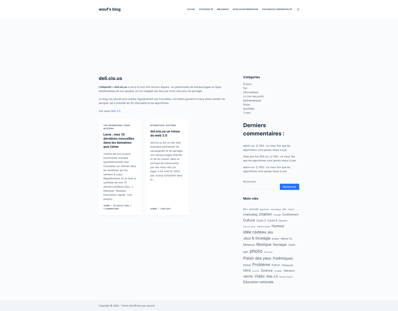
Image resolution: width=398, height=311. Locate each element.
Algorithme (264, 209)
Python (276, 265)
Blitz (285, 209)
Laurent (150, 305)
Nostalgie (280, 244)
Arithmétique (276, 209)
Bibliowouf (223, 9)
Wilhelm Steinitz (286, 277)
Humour (278, 226)
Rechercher (249, 181)
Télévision (289, 270)
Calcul (291, 209)
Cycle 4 (272, 220)
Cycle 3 (261, 220)
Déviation (283, 221)
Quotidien (108, 128)
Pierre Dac (268, 252)
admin (246, 145)
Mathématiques (252, 100)
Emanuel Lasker (249, 227)
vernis (248, 276)
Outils (291, 244)
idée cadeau (254, 232)
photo (256, 251)
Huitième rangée (263, 226)
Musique (263, 244)
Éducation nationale (258, 282)
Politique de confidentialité (277, 9)
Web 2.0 (115, 110)
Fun (105, 125)
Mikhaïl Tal (286, 238)
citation (265, 214)
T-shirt (247, 112)
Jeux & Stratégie (256, 238)
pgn (245, 251)
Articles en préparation (245, 9)
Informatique (115, 125)
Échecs (247, 84)
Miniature (249, 244)
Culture (249, 220)
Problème (261, 264)
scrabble (278, 271)
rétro (247, 270)
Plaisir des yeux (257, 258)
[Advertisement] (199, 42)
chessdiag (250, 214)
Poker (127, 125)
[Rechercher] (298, 9)
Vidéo (260, 276)
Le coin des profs (253, 96)
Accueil (191, 9)
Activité (253, 209)
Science (267, 270)
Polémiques (283, 258)
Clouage (277, 215)
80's (245, 209)
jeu (270, 232)
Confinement (290, 214)
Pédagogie (287, 265)
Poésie (247, 265)
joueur (275, 238)
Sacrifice (255, 271)
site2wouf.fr (206, 9)
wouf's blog (110, 9)
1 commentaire (111, 209)
